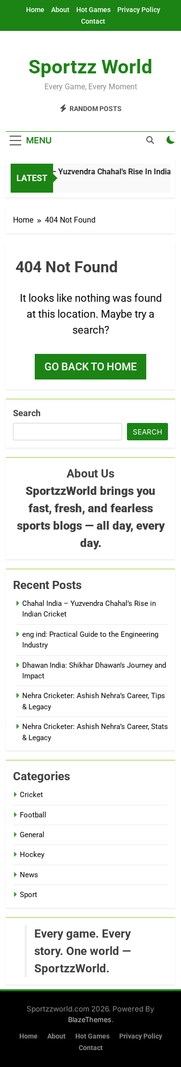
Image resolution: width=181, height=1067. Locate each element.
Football (33, 815)
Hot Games (93, 10)
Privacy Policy (138, 10)
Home (35, 10)
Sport (28, 894)
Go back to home (90, 367)
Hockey (32, 854)
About (60, 10)
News (29, 874)
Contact (93, 21)
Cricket (31, 794)
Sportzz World (90, 67)
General (32, 834)
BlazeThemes (89, 1019)
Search (27, 413)
